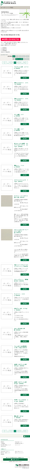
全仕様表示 (26, 59)
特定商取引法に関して (19, 443)
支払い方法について (19, 451)
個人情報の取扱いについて (6, 444)
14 (24, 62)
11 (17, 62)
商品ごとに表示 (19, 59)
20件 (14, 56)
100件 (23, 56)
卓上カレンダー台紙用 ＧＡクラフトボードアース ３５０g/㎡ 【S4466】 (21, 145)
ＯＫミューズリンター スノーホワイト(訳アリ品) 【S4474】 (21, 231)
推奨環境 (2, 454)
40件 (17, 56)
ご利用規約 (3, 443)
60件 (20, 56)
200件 (27, 56)
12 (20, 62)
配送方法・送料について (5, 452)
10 (15, 62)
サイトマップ (17, 444)
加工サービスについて (19, 452)
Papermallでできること (5, 451)
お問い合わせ (3, 446)
